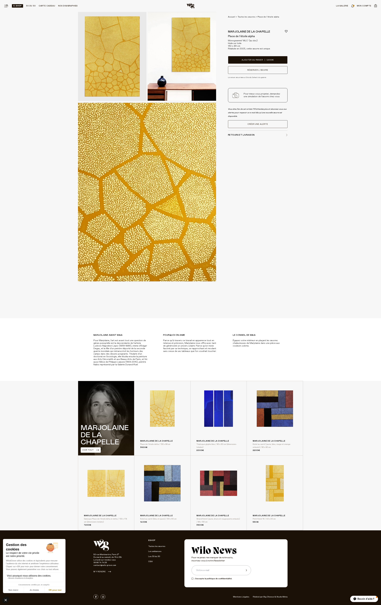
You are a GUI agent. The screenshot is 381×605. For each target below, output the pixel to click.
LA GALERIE (342, 6)
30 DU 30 (31, 6)
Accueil (231, 17)
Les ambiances (154, 551)
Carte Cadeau (47, 6)
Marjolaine (104, 340)
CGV (150, 562)
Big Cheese (268, 597)
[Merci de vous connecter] (286, 31)
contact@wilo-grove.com (104, 565)
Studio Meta (282, 597)
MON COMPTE (364, 6)
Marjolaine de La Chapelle (249, 31)
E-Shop (17, 6)
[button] (364, 599)
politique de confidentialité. (219, 579)
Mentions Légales (241, 597)
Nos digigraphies (68, 6)
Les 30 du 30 (154, 556)
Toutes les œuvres (156, 546)
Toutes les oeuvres (246, 17)
